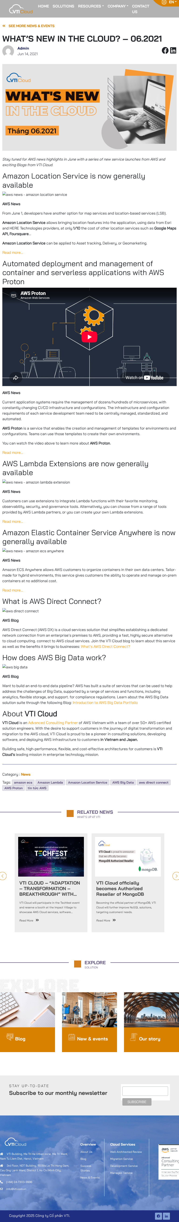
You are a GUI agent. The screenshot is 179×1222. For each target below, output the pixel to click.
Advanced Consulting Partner (53, 722)
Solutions (63, 6)
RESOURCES (89, 6)
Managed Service (121, 1173)
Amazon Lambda (50, 782)
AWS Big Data (123, 782)
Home (43, 6)
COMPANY (117, 6)
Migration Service (121, 1159)
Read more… (12, 252)
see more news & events (31, 26)
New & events (92, 1039)
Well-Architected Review (126, 1152)
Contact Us (140, 9)
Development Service (124, 1166)
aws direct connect (154, 782)
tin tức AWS (37, 788)
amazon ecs (23, 782)
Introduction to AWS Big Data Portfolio (105, 702)
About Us (86, 1152)
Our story (149, 1039)
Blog (20, 1039)
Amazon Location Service (87, 782)
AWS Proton (13, 788)
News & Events (90, 1177)
